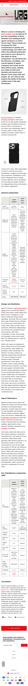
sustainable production (9, 417)
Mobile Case (13, 15)
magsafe (4, 428)
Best (2, 15)
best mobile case (8, 34)
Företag (13, 651)
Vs (16, 15)
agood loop (14, 555)
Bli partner (14, 657)
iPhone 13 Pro (7, 15)
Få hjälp (13, 654)
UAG (22, 573)
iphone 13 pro (5, 589)
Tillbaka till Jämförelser (15, 628)
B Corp (14, 570)
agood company (7, 117)
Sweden (14, 286)
